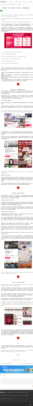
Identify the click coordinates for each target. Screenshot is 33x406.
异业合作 (19, 1)
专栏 (13, 1)
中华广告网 (23, 395)
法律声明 (10, 398)
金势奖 (31, 1)
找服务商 (24, 1)
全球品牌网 (16, 395)
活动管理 (20, 395)
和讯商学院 (13, 395)
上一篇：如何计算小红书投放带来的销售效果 (6, 363)
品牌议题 (4, 4)
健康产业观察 (4, 395)
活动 (27, 1)
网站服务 (4, 398)
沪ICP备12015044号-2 (26, 404)
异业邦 (10, 395)
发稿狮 (1, 395)
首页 (10, 1)
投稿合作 (7, 398)
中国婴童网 (26, 395)
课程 (16, 1)
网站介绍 (1, 398)
